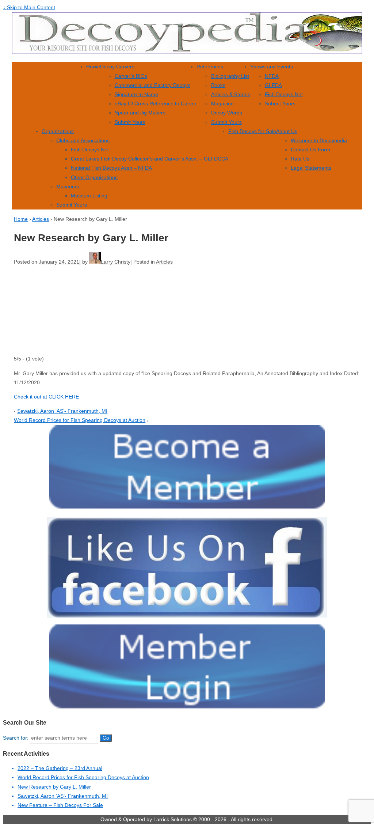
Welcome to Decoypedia (319, 140)
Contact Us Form (310, 149)
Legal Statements (311, 168)
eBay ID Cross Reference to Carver (155, 103)
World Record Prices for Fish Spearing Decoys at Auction (79, 420)
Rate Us (300, 159)
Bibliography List (230, 76)
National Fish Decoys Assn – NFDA (111, 168)
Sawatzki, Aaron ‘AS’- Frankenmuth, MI (62, 411)
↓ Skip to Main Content (29, 7)
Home (93, 66)
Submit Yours (130, 122)
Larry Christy (115, 262)
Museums (67, 186)
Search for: (15, 738)
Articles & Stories (230, 94)
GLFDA (273, 85)
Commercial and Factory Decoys (152, 85)
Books (218, 85)
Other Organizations (94, 177)
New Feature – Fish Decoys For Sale (60, 805)
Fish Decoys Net (284, 94)
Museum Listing (89, 196)
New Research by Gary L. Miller (54, 787)
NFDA (272, 76)
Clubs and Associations (83, 140)
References (209, 66)
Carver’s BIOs (131, 76)
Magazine (222, 103)
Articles (40, 219)
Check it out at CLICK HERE (46, 397)
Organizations (58, 131)
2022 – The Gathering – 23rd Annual (60, 768)
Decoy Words (226, 113)
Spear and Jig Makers (140, 113)
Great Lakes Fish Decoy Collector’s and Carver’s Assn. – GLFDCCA (149, 159)
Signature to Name (136, 94)
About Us (286, 131)
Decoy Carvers (117, 66)
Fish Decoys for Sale (252, 131)
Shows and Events (271, 66)
